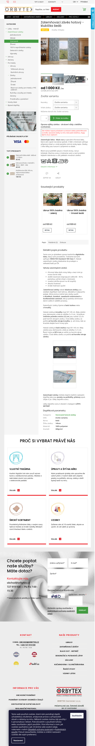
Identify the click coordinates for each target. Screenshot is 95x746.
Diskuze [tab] (63, 242)
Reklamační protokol (25, 708)
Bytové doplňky (13, 105)
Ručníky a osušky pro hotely (21, 93)
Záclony (11, 60)
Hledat (56, 9)
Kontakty (52, 2)
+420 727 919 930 (28, 645)
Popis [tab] (44, 242)
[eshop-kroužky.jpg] (64, 346)
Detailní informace (48, 167)
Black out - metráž (69, 651)
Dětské (12, 38)
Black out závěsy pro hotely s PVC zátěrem (23, 89)
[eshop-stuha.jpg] (64, 371)
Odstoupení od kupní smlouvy (26, 704)
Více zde (13, 490)
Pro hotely (12, 63)
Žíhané (12, 44)
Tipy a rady (39, 2)
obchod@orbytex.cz (18, 582)
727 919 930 (14, 586)
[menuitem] (12, 17)
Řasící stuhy (69, 669)
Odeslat (82, 610)
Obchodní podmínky (26, 695)
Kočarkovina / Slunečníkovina (69, 664)
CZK (74, 2)
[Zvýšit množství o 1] (49, 117)
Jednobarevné (15, 35)
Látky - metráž (13, 29)
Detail (47, 230)
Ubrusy (10, 57)
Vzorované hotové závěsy (65, 415)
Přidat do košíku (62, 118)
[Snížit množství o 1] (49, 119)
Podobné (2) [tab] (53, 242)
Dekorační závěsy (16, 50)
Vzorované (14, 41)
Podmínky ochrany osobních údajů (26, 700)
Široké (13, 84)
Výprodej (13, 53)
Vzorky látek (12, 102)
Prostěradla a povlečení (19, 99)
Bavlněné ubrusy (17, 72)
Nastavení (18, 740)
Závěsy (12, 75)
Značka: (58, 30)
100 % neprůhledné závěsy (20, 47)
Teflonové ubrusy (17, 69)
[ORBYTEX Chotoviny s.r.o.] (69, 691)
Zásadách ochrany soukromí (40, 729)
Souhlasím (77, 715)
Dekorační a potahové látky (69, 656)
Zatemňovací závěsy (15, 32)
